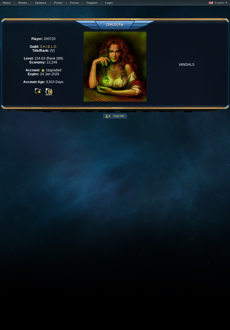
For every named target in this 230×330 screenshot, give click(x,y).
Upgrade (118, 115)
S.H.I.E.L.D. (48, 47)
